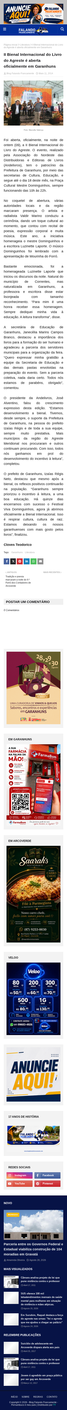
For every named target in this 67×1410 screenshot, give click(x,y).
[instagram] (20, 1175)
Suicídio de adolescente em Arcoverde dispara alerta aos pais (40, 1345)
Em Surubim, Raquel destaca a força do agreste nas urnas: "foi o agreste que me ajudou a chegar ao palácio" (42, 1319)
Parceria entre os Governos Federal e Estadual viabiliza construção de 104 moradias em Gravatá (33, 1249)
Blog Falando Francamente (20, 73)
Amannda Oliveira (16, 1260)
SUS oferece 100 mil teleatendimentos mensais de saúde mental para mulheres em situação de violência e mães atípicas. (41, 1299)
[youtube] (20, 1183)
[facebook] (47, 1175)
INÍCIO (14, 1397)
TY (54, 1405)
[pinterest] (47, 1183)
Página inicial (10, 44)
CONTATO (52, 1397)
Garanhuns (17, 552)
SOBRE (25, 1397)
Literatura (25, 44)
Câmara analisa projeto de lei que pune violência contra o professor (40, 1279)
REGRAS (38, 1397)
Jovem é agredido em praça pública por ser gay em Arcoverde (41, 1377)
